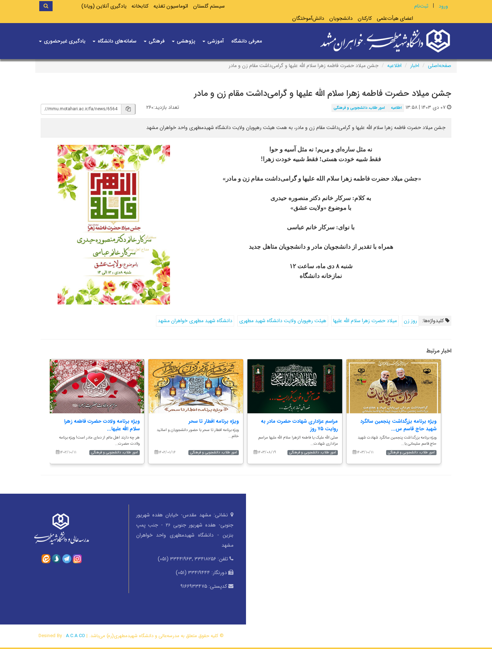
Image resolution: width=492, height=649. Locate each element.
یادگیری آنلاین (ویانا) (103, 6)
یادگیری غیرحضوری (64, 41)
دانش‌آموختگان (308, 18)
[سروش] (56, 559)
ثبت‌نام (421, 6)
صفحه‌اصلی (439, 66)
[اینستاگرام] (77, 559)
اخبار (414, 66)
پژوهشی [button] (185, 41)
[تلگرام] (66, 559)
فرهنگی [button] (156, 41)
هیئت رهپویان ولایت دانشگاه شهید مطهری (282, 321)
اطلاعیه (394, 66)
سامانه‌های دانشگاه (116, 41)
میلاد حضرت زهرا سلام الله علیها (365, 321)
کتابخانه (139, 6)
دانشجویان (341, 18)
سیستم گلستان (209, 6)
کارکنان (365, 18)
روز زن (410, 321)
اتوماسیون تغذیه (170, 6)
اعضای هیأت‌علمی (395, 18)
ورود (443, 6)
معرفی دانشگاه (246, 41)
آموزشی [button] (215, 41)
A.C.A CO (75, 636)
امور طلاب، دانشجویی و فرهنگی (359, 108)
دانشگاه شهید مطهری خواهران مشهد (195, 321)
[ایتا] (45, 559)
